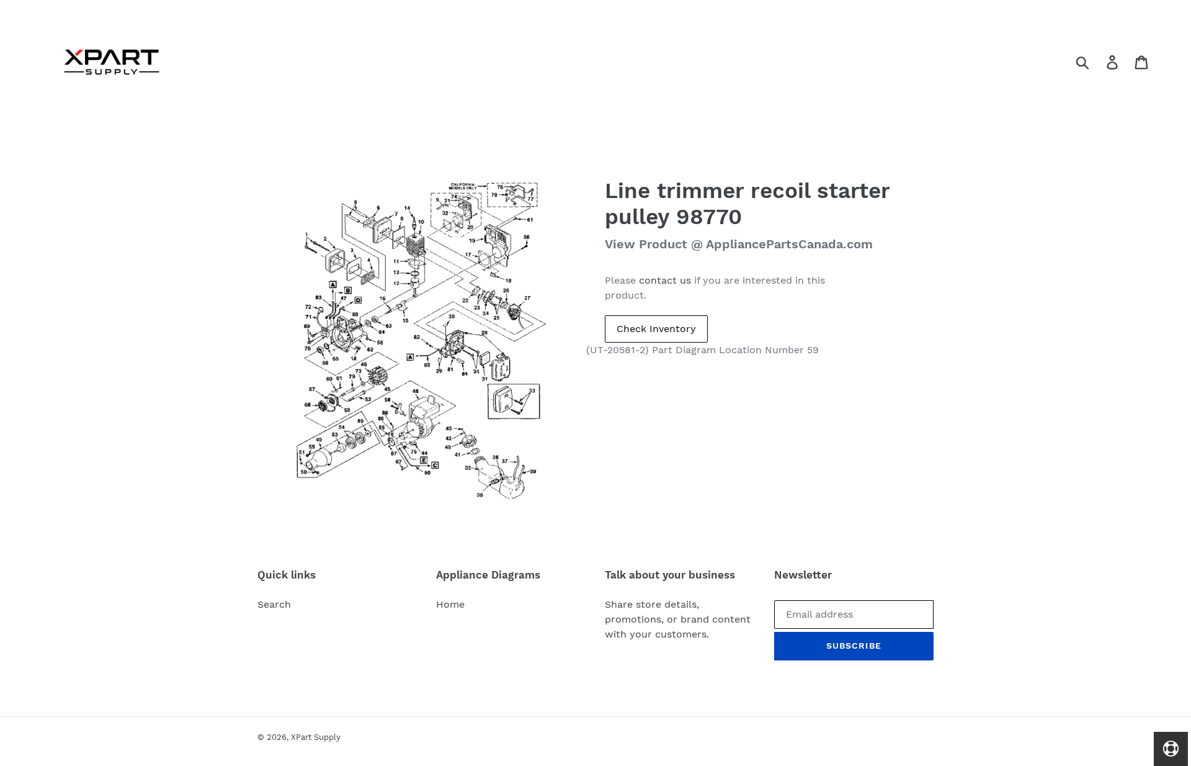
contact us (665, 280)
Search (274, 604)
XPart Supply (316, 737)
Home (450, 604)
